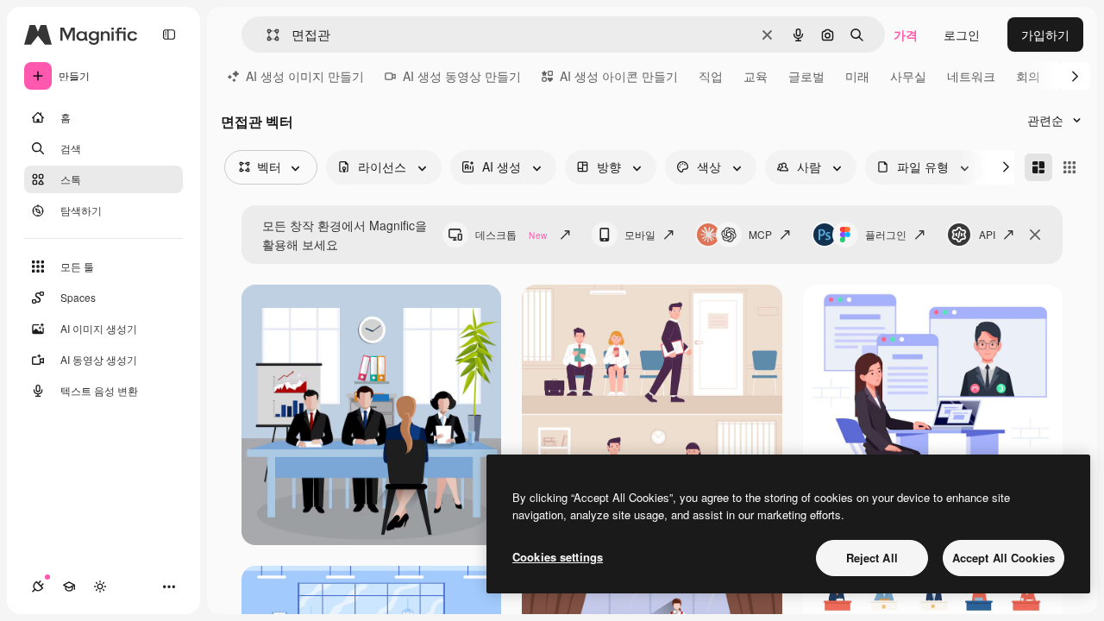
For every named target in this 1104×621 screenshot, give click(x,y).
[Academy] (69, 586)
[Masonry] (1038, 167)
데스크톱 (511, 234)
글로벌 (806, 76)
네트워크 (971, 76)
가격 (906, 34)
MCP (760, 234)
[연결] (38, 586)
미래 (857, 76)
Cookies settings (557, 557)
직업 (711, 76)
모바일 (640, 234)
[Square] (1069, 167)
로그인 (962, 34)
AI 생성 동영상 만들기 (462, 76)
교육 (755, 76)
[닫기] (1035, 235)
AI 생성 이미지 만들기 (305, 76)
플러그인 (885, 234)
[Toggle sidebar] (169, 34)
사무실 (908, 76)
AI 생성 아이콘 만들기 (619, 76)
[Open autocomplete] (266, 34)
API (987, 234)
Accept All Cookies (1003, 557)
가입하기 (1045, 34)
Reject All (872, 557)
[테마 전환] (100, 586)
